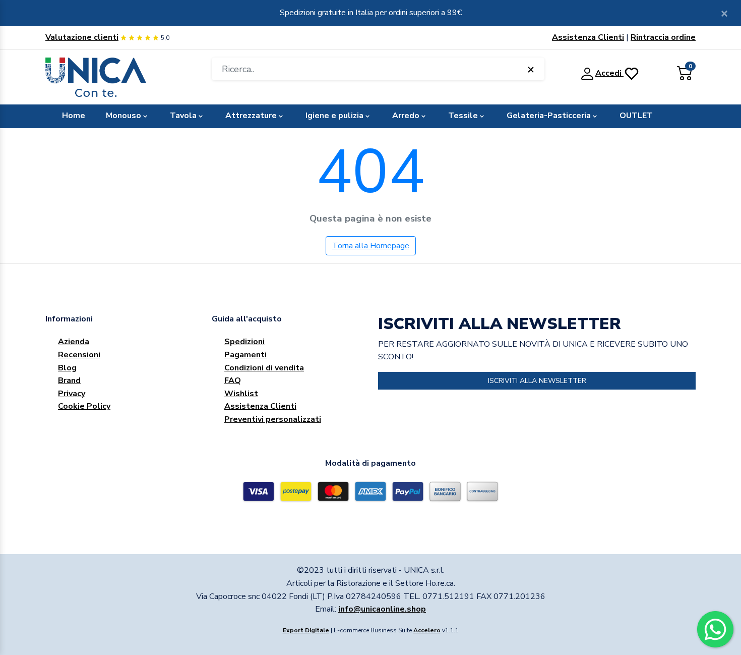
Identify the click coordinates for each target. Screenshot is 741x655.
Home (73, 115)
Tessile (463, 115)
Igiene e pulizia (334, 115)
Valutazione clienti (81, 37)
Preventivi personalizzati (272, 419)
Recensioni (79, 354)
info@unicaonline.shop (382, 609)
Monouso (123, 115)
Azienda (73, 341)
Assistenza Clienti (588, 37)
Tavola (183, 115)
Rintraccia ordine (663, 37)
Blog (67, 367)
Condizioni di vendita (264, 367)
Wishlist (241, 393)
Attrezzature (251, 115)
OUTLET (636, 115)
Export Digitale (306, 630)
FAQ (232, 380)
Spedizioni (244, 341)
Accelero (427, 630)
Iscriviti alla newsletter (537, 381)
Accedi (609, 73)
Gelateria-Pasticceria (549, 115)
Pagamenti (245, 354)
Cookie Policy (84, 406)
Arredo (405, 115)
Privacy (71, 393)
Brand (69, 380)
